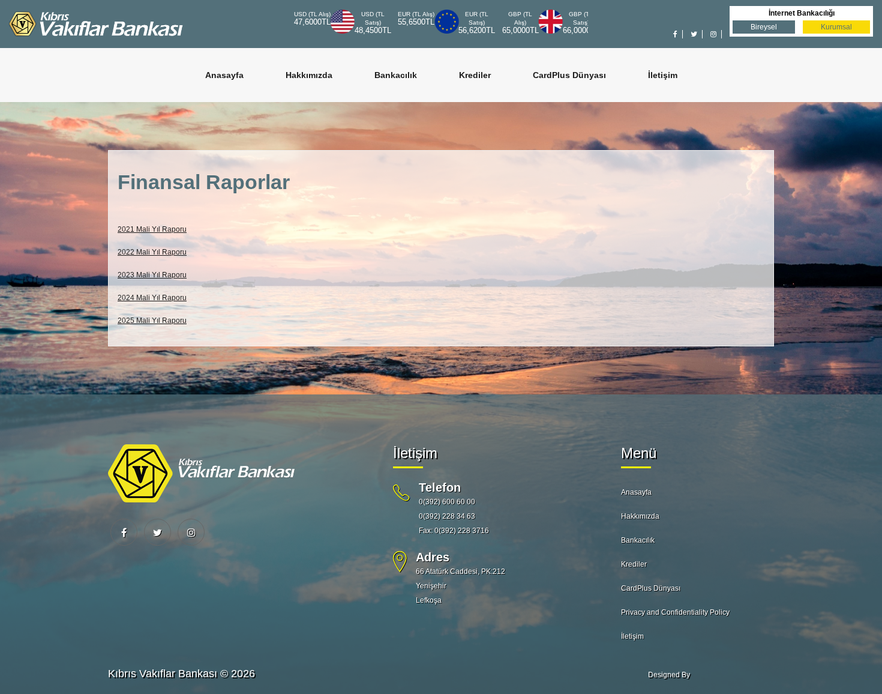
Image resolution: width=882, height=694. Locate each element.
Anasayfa (224, 75)
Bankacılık (395, 75)
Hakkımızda (309, 75)
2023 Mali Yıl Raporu (152, 275)
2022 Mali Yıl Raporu (152, 252)
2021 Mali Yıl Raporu (152, 229)
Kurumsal (836, 27)
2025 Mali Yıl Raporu (152, 320)
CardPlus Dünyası (569, 75)
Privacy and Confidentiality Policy (675, 612)
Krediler (475, 75)
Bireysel (764, 27)
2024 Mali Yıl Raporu (152, 298)
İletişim (662, 75)
